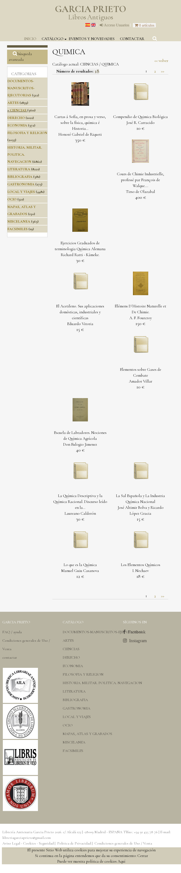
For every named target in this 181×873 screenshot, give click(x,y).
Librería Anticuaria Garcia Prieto (28, 832)
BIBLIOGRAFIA (19, 177)
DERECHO (16, 118)
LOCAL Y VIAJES (21, 192)
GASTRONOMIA (20, 184)
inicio (30, 38)
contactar (132, 38)
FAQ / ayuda (12, 632)
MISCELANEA (18, 221)
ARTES (13, 103)
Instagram (137, 640)
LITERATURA (18, 169)
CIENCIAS (18, 110)
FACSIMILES (17, 229)
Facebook (136, 632)
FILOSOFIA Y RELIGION (27, 133)
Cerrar (142, 855)
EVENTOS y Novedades (92, 38)
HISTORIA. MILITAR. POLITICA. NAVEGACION (24, 154)
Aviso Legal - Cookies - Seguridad (28, 843)
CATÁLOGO (52, 39)
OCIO (11, 199)
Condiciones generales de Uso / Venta (123, 843)
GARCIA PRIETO (90, 12)
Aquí (121, 861)
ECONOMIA (17, 125)
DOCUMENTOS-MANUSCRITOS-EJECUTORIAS (21, 88)
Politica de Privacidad (74, 843)
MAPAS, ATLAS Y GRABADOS (87, 733)
